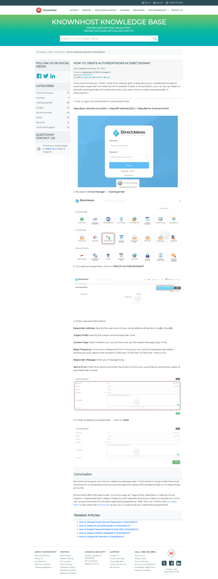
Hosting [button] (73, 10)
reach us (50, 149)
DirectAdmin (59, 52)
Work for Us (140, 556)
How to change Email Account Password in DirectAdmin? (108, 522)
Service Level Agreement (145, 564)
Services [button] (86, 10)
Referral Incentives (42, 564)
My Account (115, 567)
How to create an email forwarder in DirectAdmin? (105, 525)
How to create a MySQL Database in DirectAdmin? (104, 533)
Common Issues (44, 93)
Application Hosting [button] (106, 10)
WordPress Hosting (68, 570)
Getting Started (44, 102)
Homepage (41, 52)
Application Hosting (68, 573)
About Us (39, 558)
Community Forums (118, 564)
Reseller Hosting (67, 558)
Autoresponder (85, 77)
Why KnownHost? (42, 556)
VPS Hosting (65, 561)
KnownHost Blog (117, 558)
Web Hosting (65, 556)
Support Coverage (142, 570)
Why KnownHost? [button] (157, 10)
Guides (50, 52)
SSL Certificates (91, 561)
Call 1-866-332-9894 (145, 552)
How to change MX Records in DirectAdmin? (101, 536)
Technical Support (45, 127)
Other (39, 117)
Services (40, 122)
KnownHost (103, 504)
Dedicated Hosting (67, 567)
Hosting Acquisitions (43, 567)
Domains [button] (125, 10)
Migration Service (92, 564)
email (107, 77)
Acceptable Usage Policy (145, 567)
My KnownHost (44, 112)
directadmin (98, 77)
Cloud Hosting (66, 564)
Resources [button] (139, 10)
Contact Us (177, 10)
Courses (40, 98)
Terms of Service (142, 561)
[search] (155, 38)
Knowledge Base (117, 561)
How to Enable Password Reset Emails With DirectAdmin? (109, 529)
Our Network (40, 561)
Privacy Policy (140, 558)
